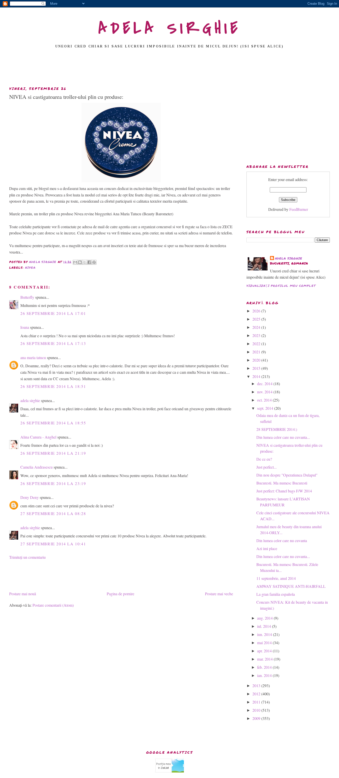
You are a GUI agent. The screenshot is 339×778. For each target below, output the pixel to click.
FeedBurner (298, 209)
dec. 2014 (265, 383)
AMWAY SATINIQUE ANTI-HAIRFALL (291, 586)
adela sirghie (30, 400)
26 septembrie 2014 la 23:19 (53, 483)
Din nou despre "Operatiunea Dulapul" (287, 475)
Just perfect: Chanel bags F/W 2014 (284, 490)
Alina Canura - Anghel (38, 437)
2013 (256, 685)
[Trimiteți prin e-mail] (75, 262)
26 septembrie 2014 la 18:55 (53, 422)
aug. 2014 (265, 618)
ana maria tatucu (33, 357)
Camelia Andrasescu (36, 467)
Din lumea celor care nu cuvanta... (283, 437)
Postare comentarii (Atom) (53, 605)
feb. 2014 (265, 667)
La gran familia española (275, 594)
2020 (256, 360)
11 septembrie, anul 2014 (276, 578)
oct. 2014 (265, 400)
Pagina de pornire (120, 593)
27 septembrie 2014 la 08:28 (53, 513)
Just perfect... (266, 467)
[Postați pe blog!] (79, 262)
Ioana (24, 327)
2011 (256, 701)
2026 (256, 310)
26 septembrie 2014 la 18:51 (53, 386)
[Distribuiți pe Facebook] (89, 262)
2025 (256, 319)
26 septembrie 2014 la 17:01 (53, 313)
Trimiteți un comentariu (27, 557)
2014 (256, 376)
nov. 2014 (265, 391)
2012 (256, 693)
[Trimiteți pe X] (84, 262)
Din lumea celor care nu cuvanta (281, 540)
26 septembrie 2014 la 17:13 (53, 343)
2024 (256, 327)
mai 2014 (265, 642)
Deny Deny (29, 497)
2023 (256, 335)
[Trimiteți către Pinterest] (94, 262)
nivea (30, 267)
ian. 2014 (265, 675)
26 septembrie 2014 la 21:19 (53, 453)
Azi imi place (266, 548)
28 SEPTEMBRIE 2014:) (276, 429)
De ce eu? (264, 459)
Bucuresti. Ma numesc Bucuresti (281, 482)
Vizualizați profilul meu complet (281, 286)
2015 (256, 368)
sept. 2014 (265, 408)
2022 (256, 343)
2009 (256, 718)
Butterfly (27, 297)
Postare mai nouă (22, 593)
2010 (256, 710)
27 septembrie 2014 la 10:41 (53, 543)
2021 (256, 351)
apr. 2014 (265, 650)
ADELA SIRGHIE (169, 28)
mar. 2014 (265, 659)
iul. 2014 (264, 626)
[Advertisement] (169, 69)
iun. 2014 (265, 634)
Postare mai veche (219, 593)
